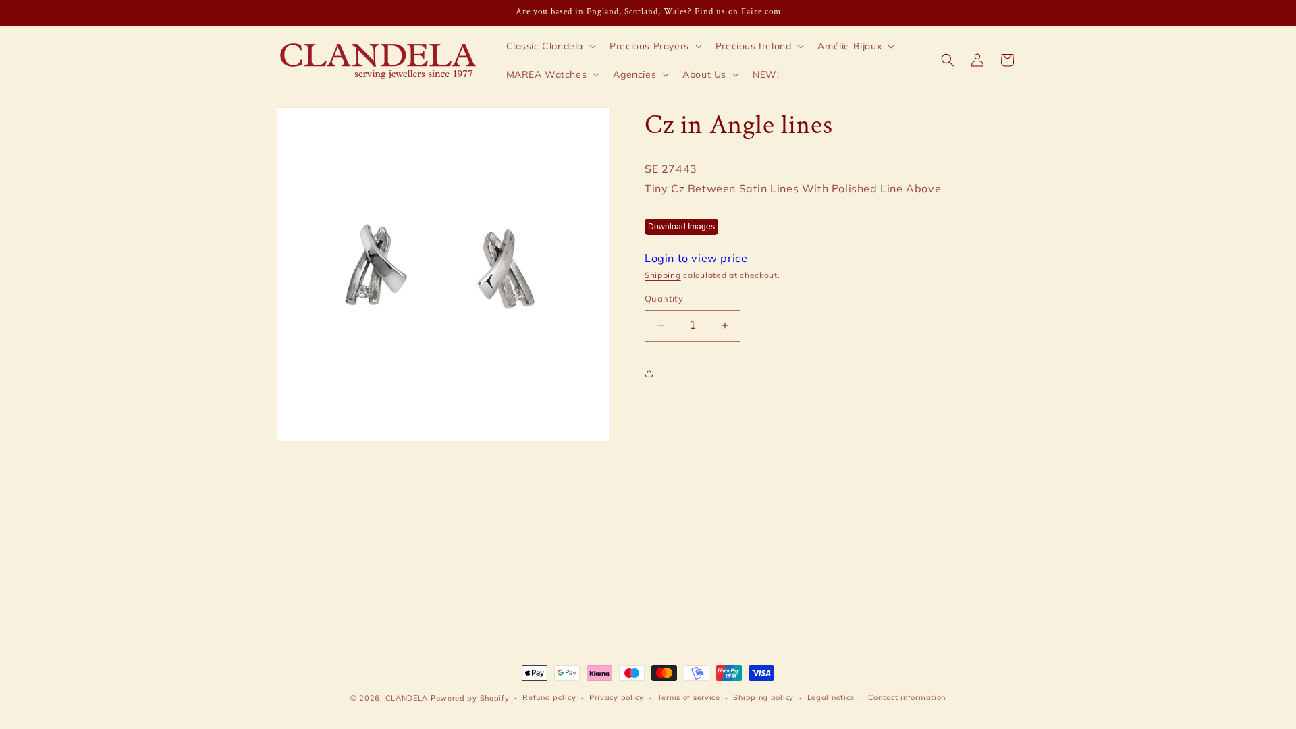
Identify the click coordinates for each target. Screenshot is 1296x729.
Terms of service (688, 697)
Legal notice (831, 697)
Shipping (663, 275)
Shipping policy (763, 697)
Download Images (681, 227)
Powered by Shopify (470, 698)
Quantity (664, 298)
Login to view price (696, 258)
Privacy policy (616, 697)
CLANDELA (407, 698)
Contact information (907, 697)
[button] (550, 46)
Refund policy (549, 697)
